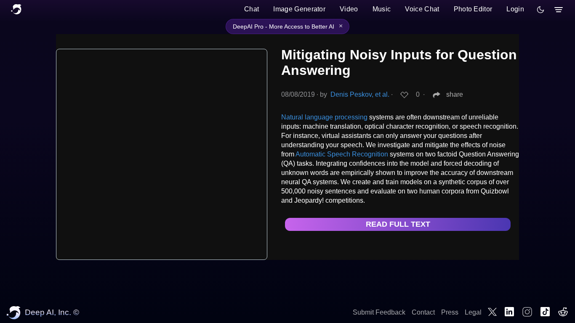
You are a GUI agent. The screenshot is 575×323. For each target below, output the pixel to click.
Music (382, 9)
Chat (251, 9)
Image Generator (299, 9)
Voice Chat (422, 9)
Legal (473, 312)
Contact (423, 312)
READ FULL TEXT (398, 224)
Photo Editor (473, 9)
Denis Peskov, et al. (359, 94)
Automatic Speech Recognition (341, 154)
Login (515, 9)
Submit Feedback (379, 312)
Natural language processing (324, 117)
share (454, 94)
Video (349, 9)
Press (449, 312)
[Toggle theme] (540, 9)
